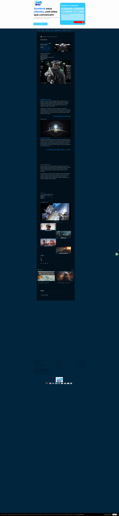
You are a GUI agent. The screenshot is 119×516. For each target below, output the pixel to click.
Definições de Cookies (108, 514)
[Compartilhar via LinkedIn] (45, 263)
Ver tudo (72, 269)
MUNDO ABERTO (57, 30)
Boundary (42, 255)
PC (40, 257)
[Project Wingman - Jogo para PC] (46, 276)
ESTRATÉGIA (64, 30)
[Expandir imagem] (55, 72)
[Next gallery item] (69, 72)
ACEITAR (114, 514)
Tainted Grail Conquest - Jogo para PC (64, 282)
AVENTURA (47, 30)
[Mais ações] (70, 36)
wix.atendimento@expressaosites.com (43, 368)
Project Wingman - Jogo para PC (44, 282)
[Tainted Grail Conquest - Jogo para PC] (65, 276)
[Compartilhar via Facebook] (40, 263)
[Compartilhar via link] (47, 263)
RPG (52, 30)
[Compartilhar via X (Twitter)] (43, 263)
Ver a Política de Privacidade (79, 514)
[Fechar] (117, 514)
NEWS (39, 30)
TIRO (41, 260)
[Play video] (55, 128)
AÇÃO (43, 30)
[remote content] (55, 90)
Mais (69, 30)
